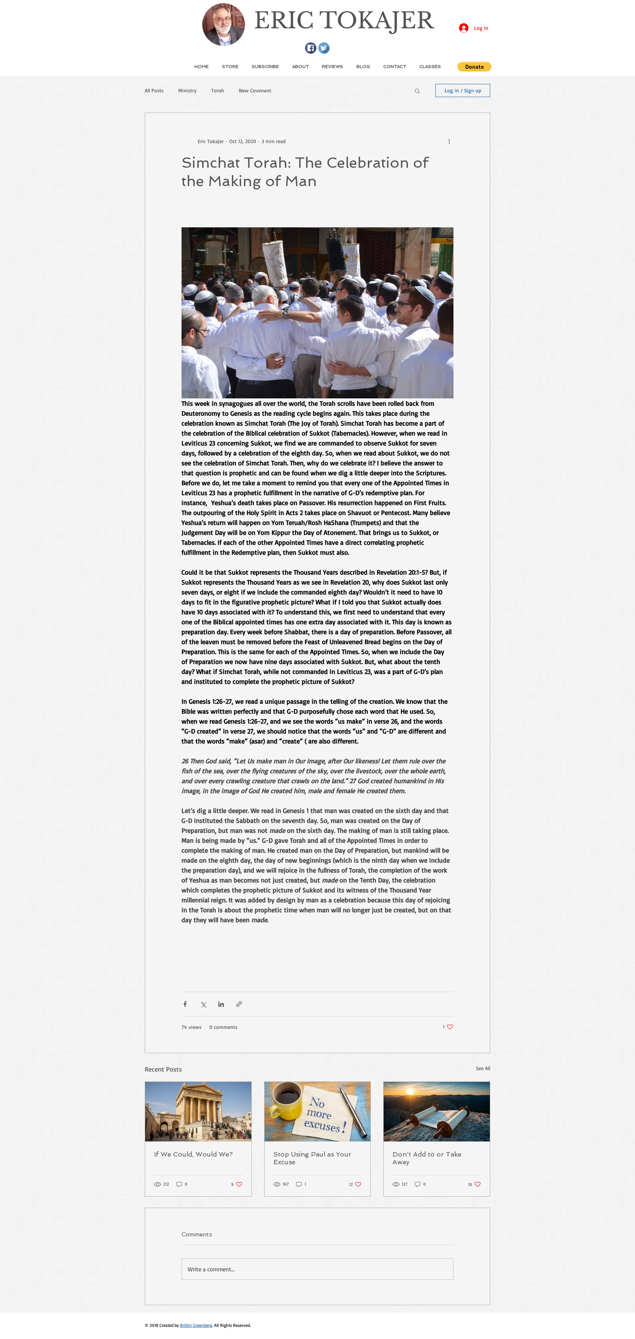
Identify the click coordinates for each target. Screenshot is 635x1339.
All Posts (154, 90)
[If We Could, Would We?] (198, 1111)
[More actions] (449, 140)
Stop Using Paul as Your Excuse (312, 1158)
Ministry (187, 90)
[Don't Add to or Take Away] (437, 1111)
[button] (474, 66)
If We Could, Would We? (193, 1154)
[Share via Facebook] (185, 1004)
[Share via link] (239, 1004)
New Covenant (255, 90)
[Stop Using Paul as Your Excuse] (318, 1111)
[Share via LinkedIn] (221, 1004)
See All (483, 1068)
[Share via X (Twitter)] (203, 1004)
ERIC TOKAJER (344, 20)
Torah (217, 90)
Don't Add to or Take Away (427, 1158)
